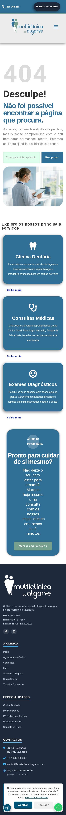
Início (6, 651)
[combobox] (21, 157)
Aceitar (23, 805)
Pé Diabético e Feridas (15, 716)
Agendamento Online (14, 657)
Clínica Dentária (11, 705)
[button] (56, 26)
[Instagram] (14, 631)
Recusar (43, 805)
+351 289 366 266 (16, 757)
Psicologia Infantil (12, 721)
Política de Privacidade (36, 797)
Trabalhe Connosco (13, 684)
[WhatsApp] (58, 807)
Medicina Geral (11, 710)
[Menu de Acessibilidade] (7, 808)
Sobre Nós (8, 662)
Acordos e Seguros (13, 673)
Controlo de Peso (12, 726)
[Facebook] (6, 631)
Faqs (5, 668)
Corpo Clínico (10, 678)
